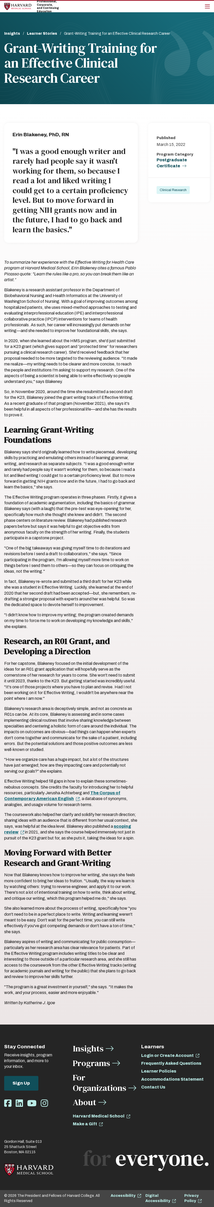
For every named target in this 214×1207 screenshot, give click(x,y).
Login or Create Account (167, 1055)
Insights (12, 34)
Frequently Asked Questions (171, 1063)
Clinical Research (173, 190)
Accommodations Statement (172, 1079)
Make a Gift (85, 1124)
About (84, 1102)
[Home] (17, 6)
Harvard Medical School (98, 1116)
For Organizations (99, 1083)
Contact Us (153, 1087)
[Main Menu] (207, 6)
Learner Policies (158, 1071)
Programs (91, 1063)
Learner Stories (42, 34)
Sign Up (21, 1083)
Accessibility (123, 1196)
